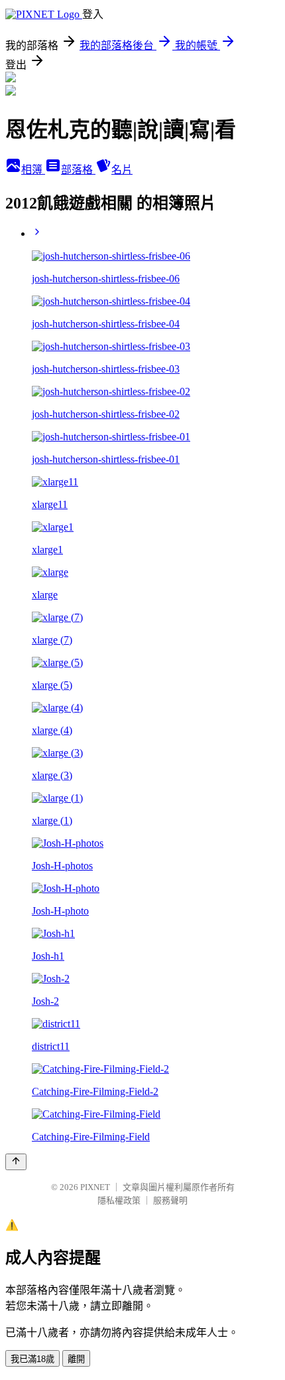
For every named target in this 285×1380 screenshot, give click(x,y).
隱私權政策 (119, 1200)
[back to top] (16, 1162)
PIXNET (95, 1187)
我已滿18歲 (32, 1359)
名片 (122, 169)
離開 (76, 1359)
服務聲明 (170, 1200)
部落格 (78, 169)
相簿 (33, 169)
